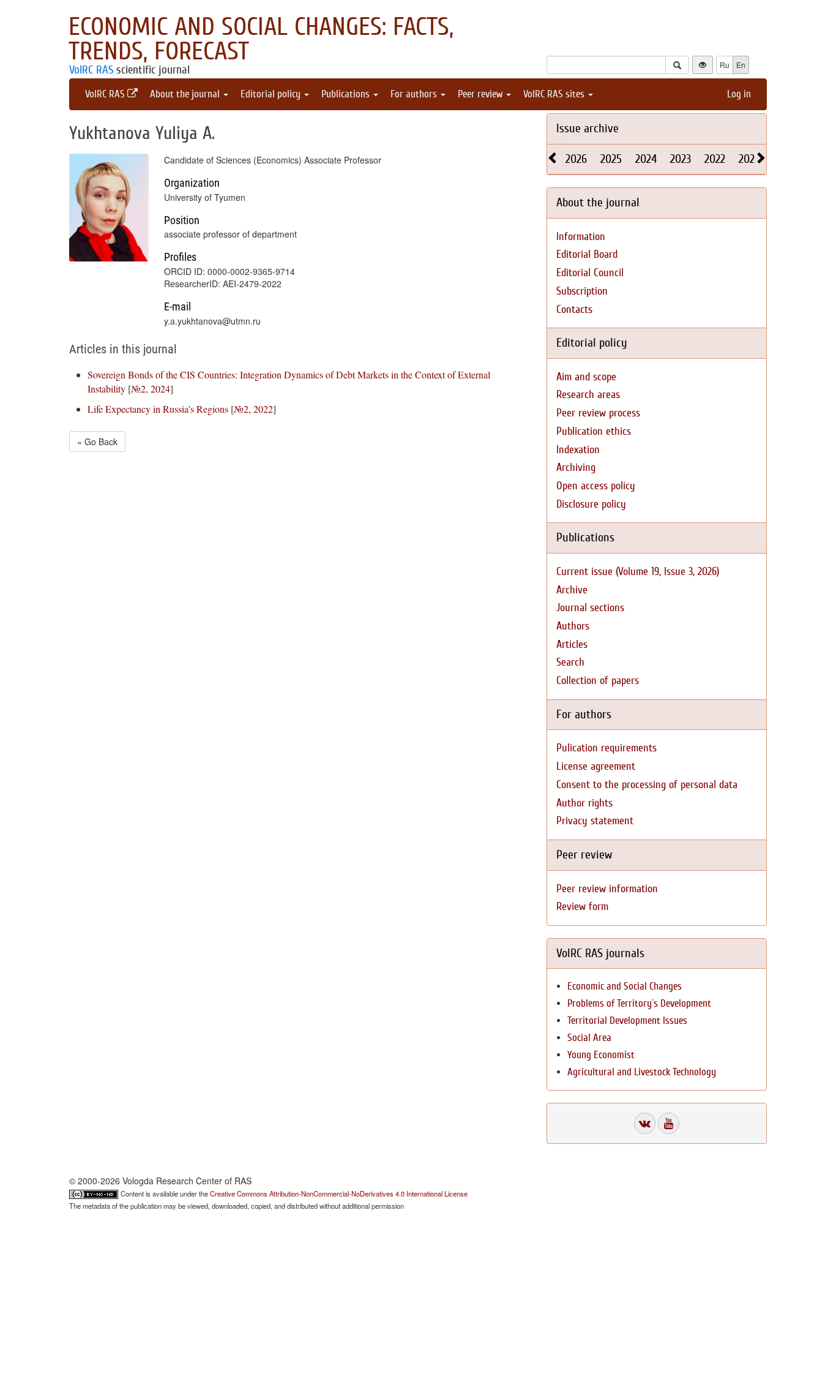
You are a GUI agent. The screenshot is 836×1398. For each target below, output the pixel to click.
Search (570, 662)
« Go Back (97, 441)
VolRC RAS (91, 70)
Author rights (584, 803)
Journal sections (590, 607)
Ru (725, 64)
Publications (346, 94)
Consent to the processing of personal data (646, 784)
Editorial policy (272, 94)
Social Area (589, 1037)
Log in (739, 94)
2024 (646, 159)
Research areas (588, 394)
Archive (572, 590)
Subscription (582, 291)
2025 (611, 159)
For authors (414, 94)
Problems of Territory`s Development (639, 1003)
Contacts (574, 309)
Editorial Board (587, 254)
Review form (582, 906)
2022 (714, 159)
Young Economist (601, 1055)
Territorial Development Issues (627, 1020)
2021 (748, 159)
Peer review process (598, 413)
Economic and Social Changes (624, 986)
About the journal (186, 94)
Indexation (578, 449)
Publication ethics (593, 431)
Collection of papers (597, 680)
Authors (572, 626)
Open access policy (595, 485)
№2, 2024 (150, 388)
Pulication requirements (606, 748)
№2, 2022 (253, 408)
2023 (680, 159)
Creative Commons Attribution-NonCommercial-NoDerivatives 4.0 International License (339, 1193)
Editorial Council (590, 272)
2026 (576, 159)
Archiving (575, 467)
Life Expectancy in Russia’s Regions (158, 408)
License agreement (595, 766)
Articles (572, 644)
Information (580, 236)
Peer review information (607, 888)
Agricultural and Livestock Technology (641, 1072)
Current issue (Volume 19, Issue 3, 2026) (637, 571)
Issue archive (587, 128)
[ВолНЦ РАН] (644, 1123)
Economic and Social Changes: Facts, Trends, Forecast (261, 39)
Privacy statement (594, 820)
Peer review (481, 94)
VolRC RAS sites (555, 94)
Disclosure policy (591, 504)
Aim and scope (586, 376)
